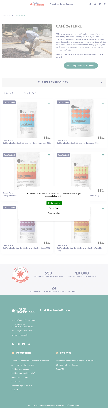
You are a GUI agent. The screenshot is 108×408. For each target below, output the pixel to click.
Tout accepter (54, 203)
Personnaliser (54, 213)
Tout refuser (54, 208)
